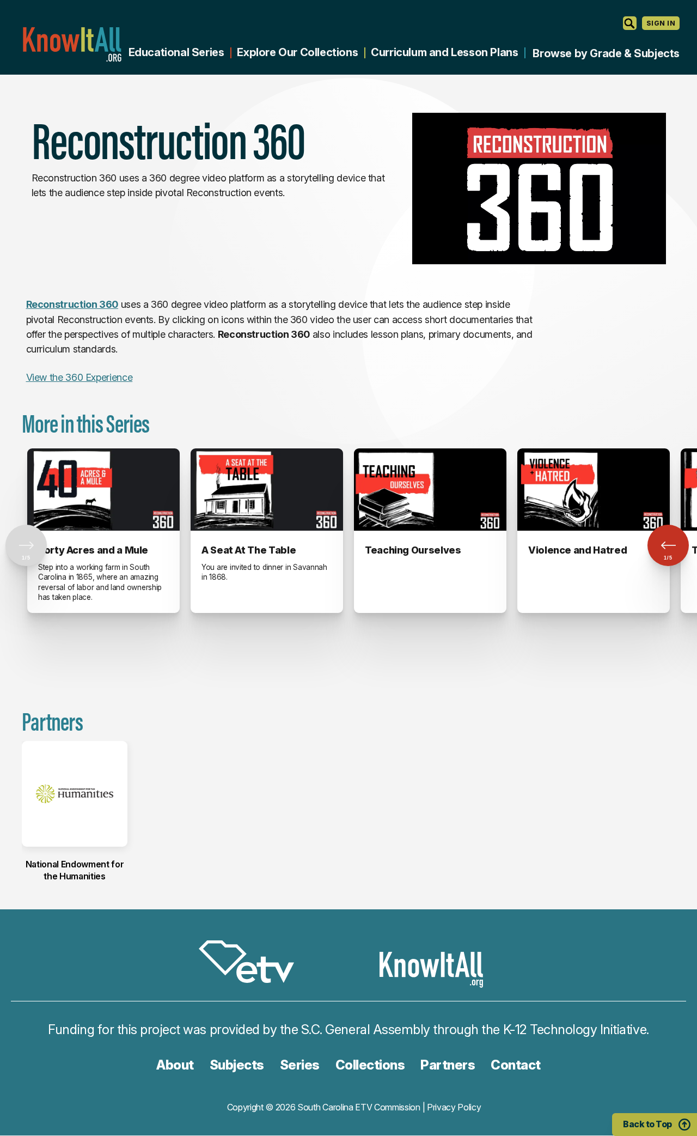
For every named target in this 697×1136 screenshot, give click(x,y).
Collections (370, 1065)
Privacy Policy (454, 1107)
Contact (516, 1065)
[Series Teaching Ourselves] (430, 489)
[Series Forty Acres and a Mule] (103, 489)
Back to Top (647, 1124)
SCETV (252, 963)
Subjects (237, 1065)
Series (300, 1065)
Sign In (660, 23)
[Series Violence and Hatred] (593, 489)
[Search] (630, 23)
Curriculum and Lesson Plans (444, 52)
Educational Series (176, 52)
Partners (447, 1065)
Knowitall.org (71, 44)
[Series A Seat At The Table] (267, 489)
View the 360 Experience (79, 377)
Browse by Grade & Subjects (606, 53)
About (175, 1065)
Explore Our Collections (297, 52)
